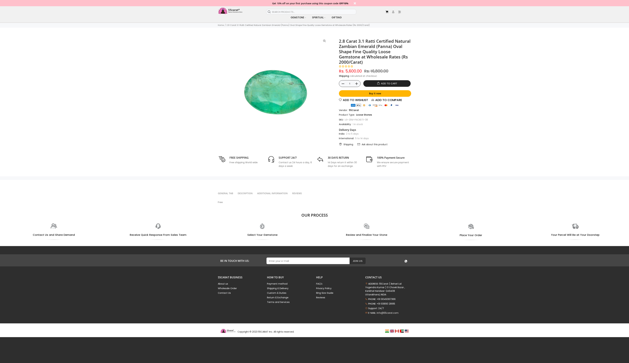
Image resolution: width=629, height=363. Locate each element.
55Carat (354, 110)
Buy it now (375, 93)
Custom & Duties (276, 293)
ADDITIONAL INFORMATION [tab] (272, 193)
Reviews (320, 297)
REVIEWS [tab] (297, 193)
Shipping (344, 76)
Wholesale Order (227, 288)
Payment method (277, 283)
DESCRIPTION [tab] (245, 193)
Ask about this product (375, 144)
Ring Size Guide (324, 293)
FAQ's (319, 283)
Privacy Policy (324, 288)
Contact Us (224, 293)
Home (221, 25)
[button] (346, 66)
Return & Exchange (277, 297)
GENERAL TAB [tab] (225, 193)
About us (223, 283)
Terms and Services (278, 302)
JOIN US (357, 261)
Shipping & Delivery (277, 288)
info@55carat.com (388, 313)
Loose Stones (364, 114)
